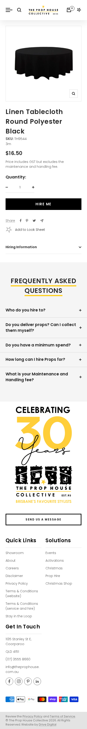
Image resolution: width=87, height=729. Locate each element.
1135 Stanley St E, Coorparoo (18, 641)
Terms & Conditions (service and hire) (22, 606)
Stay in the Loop (19, 616)
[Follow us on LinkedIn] (37, 681)
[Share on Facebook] (21, 220)
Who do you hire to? (25, 310)
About (11, 560)
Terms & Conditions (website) (22, 593)
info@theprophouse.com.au (22, 669)
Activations (54, 560)
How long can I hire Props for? (35, 359)
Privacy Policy (17, 583)
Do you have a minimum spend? (38, 345)
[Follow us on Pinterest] (28, 681)
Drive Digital (47, 724)
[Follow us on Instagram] (19, 681)
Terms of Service (62, 716)
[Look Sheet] (79, 10)
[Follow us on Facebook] (9, 681)
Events (50, 553)
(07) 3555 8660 (18, 659)
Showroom (15, 553)
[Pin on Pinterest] (27, 220)
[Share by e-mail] (41, 220)
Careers (12, 568)
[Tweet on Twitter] (34, 220)
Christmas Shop (58, 583)
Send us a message (43, 519)
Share (10, 220)
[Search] (19, 10)
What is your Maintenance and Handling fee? (37, 377)
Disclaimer (14, 576)
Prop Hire (52, 576)
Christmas (54, 568)
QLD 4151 (12, 651)
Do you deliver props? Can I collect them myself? (41, 327)
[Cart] (69, 10)
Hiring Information (21, 247)
